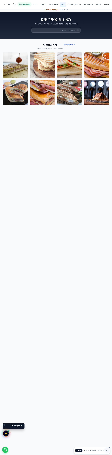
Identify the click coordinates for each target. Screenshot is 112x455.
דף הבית (107, 4)
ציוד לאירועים (88, 4)
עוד (36, 4)
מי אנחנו (98, 4)
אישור (79, 450)
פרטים (85, 450)
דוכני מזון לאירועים (74, 4)
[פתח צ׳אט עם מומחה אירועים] (6, 433)
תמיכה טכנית (53, 4)
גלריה (63, 4)
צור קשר (43, 4)
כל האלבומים (68, 45)
